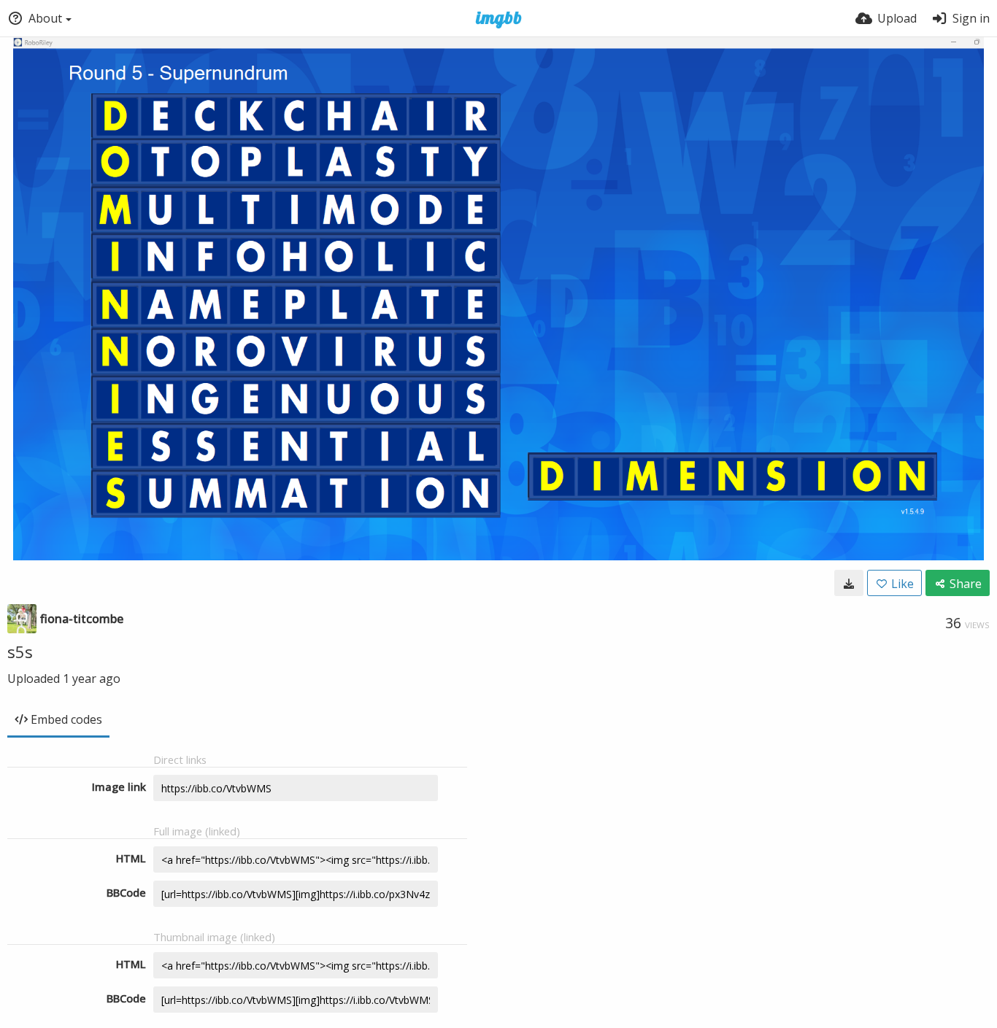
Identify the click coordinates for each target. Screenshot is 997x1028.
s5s (20, 651)
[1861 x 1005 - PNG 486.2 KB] (848, 583)
